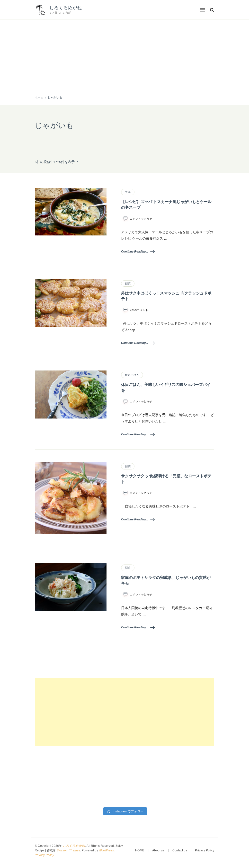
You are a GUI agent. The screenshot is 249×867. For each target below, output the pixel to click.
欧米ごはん (132, 374)
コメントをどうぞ (141, 219)
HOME (139, 850)
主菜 (128, 192)
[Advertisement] (124, 56)
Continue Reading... (134, 251)
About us (158, 850)
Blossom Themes (68, 850)
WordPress (106, 850)
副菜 (128, 283)
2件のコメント (139, 310)
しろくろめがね (65, 7)
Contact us (179, 850)
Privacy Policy (44, 855)
